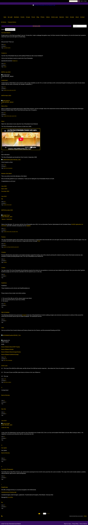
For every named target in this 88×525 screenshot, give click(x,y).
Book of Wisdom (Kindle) (7, 349)
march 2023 (14, 116)
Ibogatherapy (4, 487)
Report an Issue (67, 523)
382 (5, 243)
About (2, 121)
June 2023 (4, 186)
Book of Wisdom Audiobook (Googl (9, 354)
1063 (5, 164)
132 (5, 228)
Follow (85, 516)
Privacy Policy (75, 523)
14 (4, 505)
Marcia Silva (4, 106)
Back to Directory (5, 395)
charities (5, 262)
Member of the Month (6, 173)
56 (4, 274)
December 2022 (5, 191)
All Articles (3, 22)
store (4, 360)
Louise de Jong (5, 427)
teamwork (12, 247)
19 (6, 358)
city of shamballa (9, 168)
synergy (8, 247)
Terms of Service (83, 523)
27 (4, 319)
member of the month (7, 90)
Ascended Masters (5, 32)
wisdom (9, 382)
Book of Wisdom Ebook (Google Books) (11, 352)
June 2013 (4, 196)
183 (5, 112)
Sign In (85, 1)
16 (4, 259)
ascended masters (7, 47)
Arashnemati (4, 80)
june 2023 (14, 90)
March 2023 (4, 188)
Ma (2, 198)
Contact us (4, 53)
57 (4, 436)
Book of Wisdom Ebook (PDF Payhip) (10, 346)
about (5, 168)
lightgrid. (28, 225)
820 (5, 201)
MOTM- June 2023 (5, 72)
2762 (5, 357)
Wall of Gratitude (5, 312)
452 (5, 303)
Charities (3, 252)
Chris (38, 241)
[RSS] (1, 516)
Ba (2, 502)
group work (16, 247)
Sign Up (82, 1)
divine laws (6, 382)
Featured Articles (12, 22)
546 (5, 44)
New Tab (3, 409)
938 (5, 63)
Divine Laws (4, 365)
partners (5, 247)
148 (5, 87)
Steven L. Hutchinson (7, 219)
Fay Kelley (10, 497)
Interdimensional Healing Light (8, 492)
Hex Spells (4, 447)
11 (4, 400)
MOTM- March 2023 (6, 95)
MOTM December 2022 (7, 210)
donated (24, 315)
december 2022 (15, 231)
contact (5, 66)
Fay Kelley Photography (7, 469)
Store (2, 327)
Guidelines (4, 283)
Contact (3, 267)
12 (4, 412)
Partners (3, 237)
